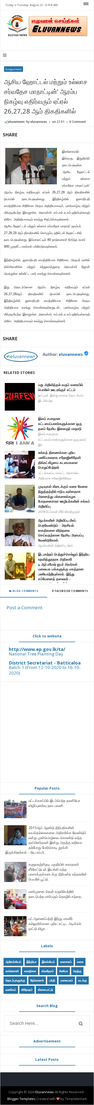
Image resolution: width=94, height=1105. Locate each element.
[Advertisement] (47, 732)
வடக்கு (82, 980)
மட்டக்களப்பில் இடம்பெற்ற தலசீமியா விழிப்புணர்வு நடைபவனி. (54, 803)
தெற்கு (77, 971)
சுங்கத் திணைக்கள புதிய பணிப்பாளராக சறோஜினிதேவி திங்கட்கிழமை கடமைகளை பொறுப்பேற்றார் (59, 460)
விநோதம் (27, 989)
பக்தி (52, 980)
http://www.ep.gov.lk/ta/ (37, 649)
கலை (80, 962)
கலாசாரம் (66, 962)
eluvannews (71, 354)
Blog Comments (25, 591)
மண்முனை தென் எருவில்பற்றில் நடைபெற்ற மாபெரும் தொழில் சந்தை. (55, 894)
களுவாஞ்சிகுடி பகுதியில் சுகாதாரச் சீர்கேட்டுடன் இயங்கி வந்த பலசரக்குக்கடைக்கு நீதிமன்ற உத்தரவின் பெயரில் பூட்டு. (58, 871)
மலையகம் (66, 980)
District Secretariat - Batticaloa (45, 663)
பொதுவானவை (14, 69)
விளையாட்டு (45, 989)
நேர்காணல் (37, 980)
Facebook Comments (71, 591)
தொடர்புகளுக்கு (15, 980)
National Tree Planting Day (36, 654)
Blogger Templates (21, 1098)
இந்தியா (32, 962)
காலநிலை (30, 971)
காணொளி (12, 971)
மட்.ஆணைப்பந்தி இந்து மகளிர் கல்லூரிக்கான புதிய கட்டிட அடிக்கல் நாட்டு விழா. (55, 923)
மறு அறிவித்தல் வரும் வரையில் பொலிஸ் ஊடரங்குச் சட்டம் (60, 387)
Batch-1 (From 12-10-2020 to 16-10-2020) (44, 670)
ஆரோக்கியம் (13, 962)
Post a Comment (25, 607)
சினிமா (63, 971)
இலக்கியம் (48, 962)
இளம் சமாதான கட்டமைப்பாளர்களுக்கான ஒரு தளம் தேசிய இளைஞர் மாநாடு (60, 423)
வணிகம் (11, 989)
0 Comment (77, 122)
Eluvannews (44, 1092)
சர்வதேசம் (47, 971)
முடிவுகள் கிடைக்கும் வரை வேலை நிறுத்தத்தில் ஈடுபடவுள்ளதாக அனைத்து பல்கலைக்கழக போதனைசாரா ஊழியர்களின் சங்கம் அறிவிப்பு (64, 496)
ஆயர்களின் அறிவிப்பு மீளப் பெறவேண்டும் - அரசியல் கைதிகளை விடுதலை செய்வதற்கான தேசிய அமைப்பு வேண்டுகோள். (60, 530)
